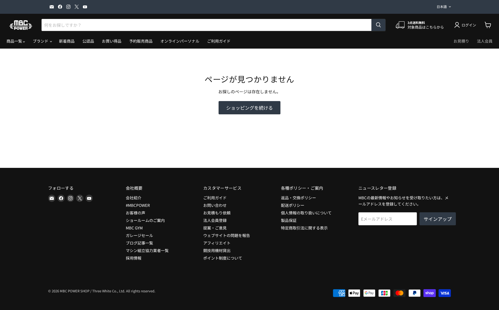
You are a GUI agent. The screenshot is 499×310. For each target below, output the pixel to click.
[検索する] (378, 25)
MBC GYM (134, 227)
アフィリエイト (217, 243)
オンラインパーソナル (179, 41)
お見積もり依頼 (217, 212)
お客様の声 (135, 212)
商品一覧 (14, 41)
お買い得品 (111, 41)
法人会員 (485, 41)
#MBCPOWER (138, 205)
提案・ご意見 (215, 227)
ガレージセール (139, 235)
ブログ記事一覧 (139, 243)
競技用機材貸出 (217, 250)
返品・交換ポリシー (298, 197)
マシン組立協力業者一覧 (147, 250)
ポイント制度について (222, 258)
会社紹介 (133, 197)
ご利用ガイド (219, 41)
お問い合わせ (215, 205)
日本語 (442, 6)
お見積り (461, 41)
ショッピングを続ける (249, 107)
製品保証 (289, 220)
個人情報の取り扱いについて (306, 212)
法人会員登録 (215, 220)
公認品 (88, 41)
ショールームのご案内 (145, 220)
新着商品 (67, 41)
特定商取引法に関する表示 (304, 227)
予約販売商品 (141, 41)
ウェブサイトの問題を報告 (226, 235)
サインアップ (438, 218)
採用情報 (133, 258)
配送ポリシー (292, 205)
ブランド (41, 41)
